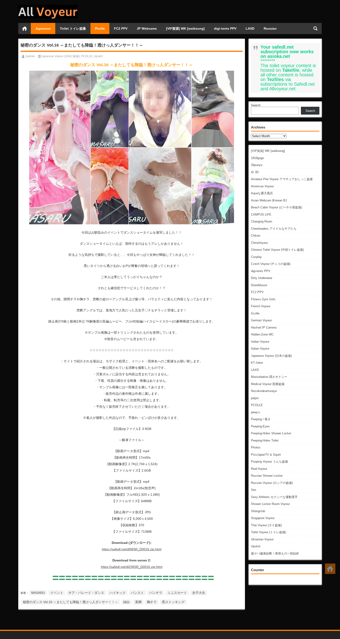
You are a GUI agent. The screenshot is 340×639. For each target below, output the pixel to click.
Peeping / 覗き (261, 419)
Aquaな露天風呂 (262, 193)
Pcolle (100, 28)
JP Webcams (147, 28)
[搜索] (315, 28)
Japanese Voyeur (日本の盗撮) (271, 355)
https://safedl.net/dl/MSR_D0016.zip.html (131, 549)
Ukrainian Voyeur (262, 539)
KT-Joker (257, 362)
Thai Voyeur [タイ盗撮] (266, 525)
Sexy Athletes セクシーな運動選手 (274, 497)
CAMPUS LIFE (261, 214)
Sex (253, 490)
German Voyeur (261, 320)
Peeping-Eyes (260, 426)
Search (255, 105)
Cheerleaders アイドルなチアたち (274, 228)
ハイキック (117, 593)
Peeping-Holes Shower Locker (271, 433)
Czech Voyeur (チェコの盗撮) (271, 264)
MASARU (38, 593)
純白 (126, 602)
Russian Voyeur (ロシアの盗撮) (272, 483)
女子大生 (198, 593)
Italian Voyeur (260, 348)
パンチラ (155, 593)
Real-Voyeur (259, 468)
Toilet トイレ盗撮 (73, 28)
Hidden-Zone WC (262, 334)
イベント (56, 593)
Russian (270, 28)
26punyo (256, 165)
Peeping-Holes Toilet (264, 440)
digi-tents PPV (225, 28)
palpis (255, 398)
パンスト (137, 593)
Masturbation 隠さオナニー (269, 377)
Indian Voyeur (260, 341)
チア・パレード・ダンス (86, 593)
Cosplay (256, 257)
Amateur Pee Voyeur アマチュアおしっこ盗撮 (282, 179)
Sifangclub (258, 511)
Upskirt (255, 546)
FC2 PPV (120, 28)
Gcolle (255, 313)
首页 (24, 28)
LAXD (250, 28)
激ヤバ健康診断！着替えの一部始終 (275, 553)
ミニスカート (177, 593)
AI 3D (255, 172)
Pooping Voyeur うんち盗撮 (269, 461)
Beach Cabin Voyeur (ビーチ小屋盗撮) (276, 207)
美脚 (138, 602)
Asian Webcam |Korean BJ (269, 200)
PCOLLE (257, 405)
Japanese (43, 28)
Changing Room (261, 221)
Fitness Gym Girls (263, 299)
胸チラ (152, 602)
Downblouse (259, 285)
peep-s (255, 412)
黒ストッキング (173, 602)
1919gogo (257, 158)
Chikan (255, 235)
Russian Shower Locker (267, 475)
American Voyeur (262, 186)
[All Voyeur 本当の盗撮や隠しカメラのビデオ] (47, 6)
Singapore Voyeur (263, 518)
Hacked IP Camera (263, 327)
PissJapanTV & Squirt (266, 454)
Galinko (30, 56)
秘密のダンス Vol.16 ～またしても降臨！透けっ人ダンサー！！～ (70, 602)
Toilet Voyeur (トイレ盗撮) (268, 532)
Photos (255, 447)
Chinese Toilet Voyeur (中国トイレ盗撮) (277, 249)
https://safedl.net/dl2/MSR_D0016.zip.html (131, 567)
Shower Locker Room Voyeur (270, 504)
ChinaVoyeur (259, 242)
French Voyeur (260, 306)
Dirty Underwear (261, 278)
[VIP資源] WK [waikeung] (185, 28)
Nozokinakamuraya (264, 391)
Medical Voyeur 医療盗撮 (267, 384)
